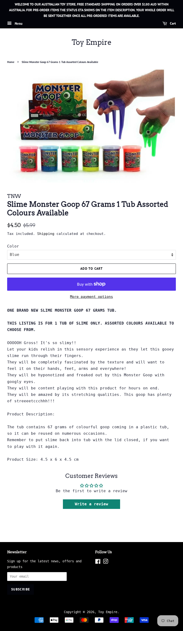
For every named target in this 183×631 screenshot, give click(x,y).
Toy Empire (92, 42)
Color (13, 246)
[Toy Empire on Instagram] (105, 562)
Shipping (45, 234)
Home (10, 62)
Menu (17, 24)
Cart (172, 23)
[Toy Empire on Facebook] (98, 562)
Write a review (91, 504)
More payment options (91, 297)
